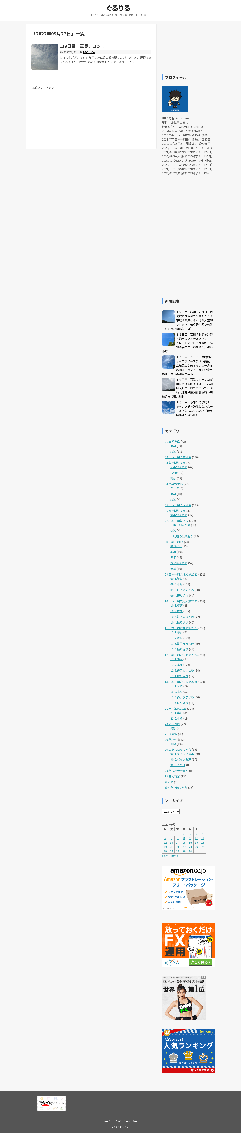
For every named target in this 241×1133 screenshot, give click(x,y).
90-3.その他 (177, 765)
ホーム (107, 1121)
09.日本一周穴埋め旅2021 (181, 574)
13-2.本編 (176, 691)
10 (196, 838)
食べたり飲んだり (176, 787)
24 (196, 847)
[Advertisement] (61, 114)
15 (184, 842)
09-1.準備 (176, 578)
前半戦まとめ (178, 467)
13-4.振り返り (179, 703)
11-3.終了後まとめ (182, 643)
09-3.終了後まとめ (182, 590)
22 (184, 847)
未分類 (169, 782)
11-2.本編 (176, 638)
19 (165, 847)
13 (171, 842)
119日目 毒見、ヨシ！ (82, 46)
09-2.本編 (176, 584)
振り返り (176, 546)
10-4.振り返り (179, 622)
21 (177, 847)
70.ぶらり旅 (172, 724)
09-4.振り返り (179, 595)
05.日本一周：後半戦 (178, 505)
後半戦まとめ (178, 515)
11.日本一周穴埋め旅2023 (181, 628)
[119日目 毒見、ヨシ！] (44, 57)
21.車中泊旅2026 (175, 708)
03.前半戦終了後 (175, 463)
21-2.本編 (176, 718)
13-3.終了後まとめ (182, 697)
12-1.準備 (176, 659)
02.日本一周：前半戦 (178, 457)
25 (202, 847)
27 (171, 851)
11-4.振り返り (179, 649)
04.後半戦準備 (174, 484)
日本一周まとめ (180, 525)
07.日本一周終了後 (176, 520)
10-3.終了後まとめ (182, 617)
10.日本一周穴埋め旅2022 (181, 601)
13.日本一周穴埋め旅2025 (181, 681)
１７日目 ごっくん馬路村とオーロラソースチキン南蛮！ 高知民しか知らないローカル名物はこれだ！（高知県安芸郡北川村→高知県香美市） (188, 365)
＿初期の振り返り (181, 536)
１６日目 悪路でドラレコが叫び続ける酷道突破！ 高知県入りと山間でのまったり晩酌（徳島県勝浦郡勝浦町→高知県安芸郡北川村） (187, 388)
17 (196, 842)
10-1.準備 (176, 605)
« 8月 (165, 856)
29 (184, 851)
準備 (173, 557)
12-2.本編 (176, 665)
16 (190, 842)
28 (177, 851)
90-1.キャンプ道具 (182, 754)
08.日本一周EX (174, 542)
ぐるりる (118, 8)
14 (177, 842)
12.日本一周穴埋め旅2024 (181, 655)
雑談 (173, 451)
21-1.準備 (176, 713)
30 (190, 851)
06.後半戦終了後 (175, 511)
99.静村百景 (172, 776)
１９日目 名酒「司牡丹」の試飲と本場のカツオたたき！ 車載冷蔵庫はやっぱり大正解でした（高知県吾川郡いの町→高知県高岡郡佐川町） (189, 320)
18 (202, 842)
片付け (174, 472)
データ (174, 488)
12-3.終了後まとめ (182, 670)
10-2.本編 (89, 52)
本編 (173, 552)
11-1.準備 (176, 632)
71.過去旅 (171, 734)
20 (171, 847)
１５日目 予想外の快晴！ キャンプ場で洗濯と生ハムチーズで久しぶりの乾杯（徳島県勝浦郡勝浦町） (194, 408)
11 (202, 838)
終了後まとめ (178, 563)
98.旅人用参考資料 (176, 770)
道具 (173, 446)
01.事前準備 (172, 441)
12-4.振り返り (179, 676)
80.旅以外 (171, 739)
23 (190, 847)
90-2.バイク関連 (180, 759)
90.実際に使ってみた (178, 749)
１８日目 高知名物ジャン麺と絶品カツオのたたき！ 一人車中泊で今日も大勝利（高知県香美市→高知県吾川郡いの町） (187, 342)
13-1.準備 (176, 686)
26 (165, 851)
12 (165, 842)
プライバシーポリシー (125, 1121)
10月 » (175, 856)
